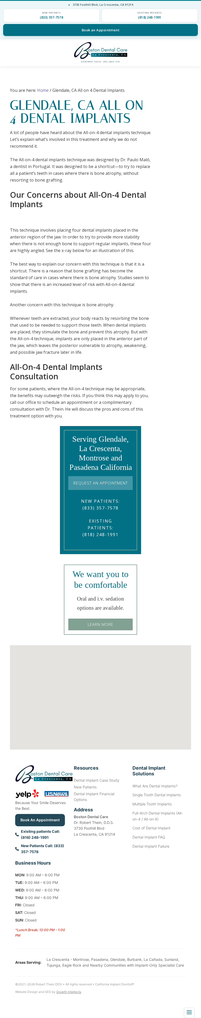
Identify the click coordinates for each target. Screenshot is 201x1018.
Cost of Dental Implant (151, 828)
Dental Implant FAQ (148, 837)
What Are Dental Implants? (154, 786)
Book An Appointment (40, 820)
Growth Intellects (68, 992)
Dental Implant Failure (150, 846)
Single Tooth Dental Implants (156, 795)
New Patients (85, 787)
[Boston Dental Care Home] (100, 50)
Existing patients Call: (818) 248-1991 (40, 834)
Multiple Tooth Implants (152, 804)
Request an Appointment (100, 483)
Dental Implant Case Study (96, 780)
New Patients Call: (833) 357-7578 (42, 848)
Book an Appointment (101, 30)
